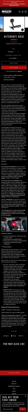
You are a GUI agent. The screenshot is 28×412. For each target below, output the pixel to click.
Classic (16, 159)
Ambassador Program (14, 386)
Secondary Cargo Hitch (13, 55)
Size (13, 48)
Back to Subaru (15, 372)
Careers (14, 393)
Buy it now (14, 67)
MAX (4, 110)
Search (14, 381)
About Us (13, 383)
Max (20, 159)
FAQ (14, 388)
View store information (9, 79)
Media (14, 391)
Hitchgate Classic (20, 108)
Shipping (8, 43)
